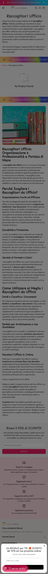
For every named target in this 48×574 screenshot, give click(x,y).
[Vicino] (44, 546)
